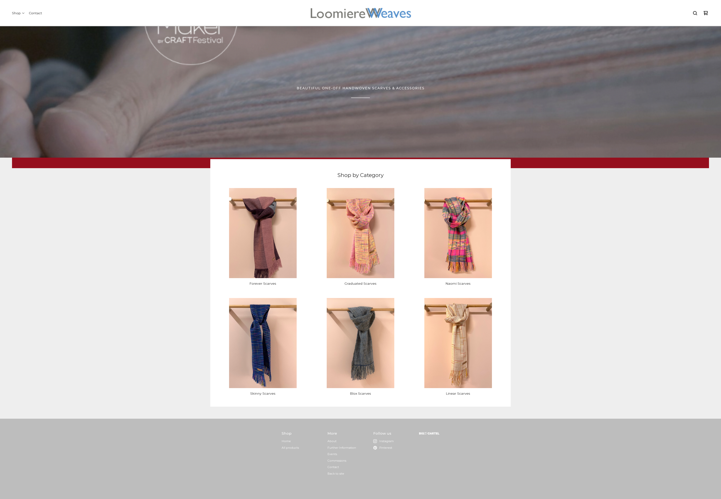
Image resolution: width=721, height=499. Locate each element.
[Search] (695, 13)
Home (286, 441)
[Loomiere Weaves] (360, 13)
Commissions (336, 460)
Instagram (386, 441)
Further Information (341, 447)
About (331, 441)
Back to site (335, 473)
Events (332, 454)
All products (290, 447)
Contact (35, 13)
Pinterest (385, 447)
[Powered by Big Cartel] (429, 433)
